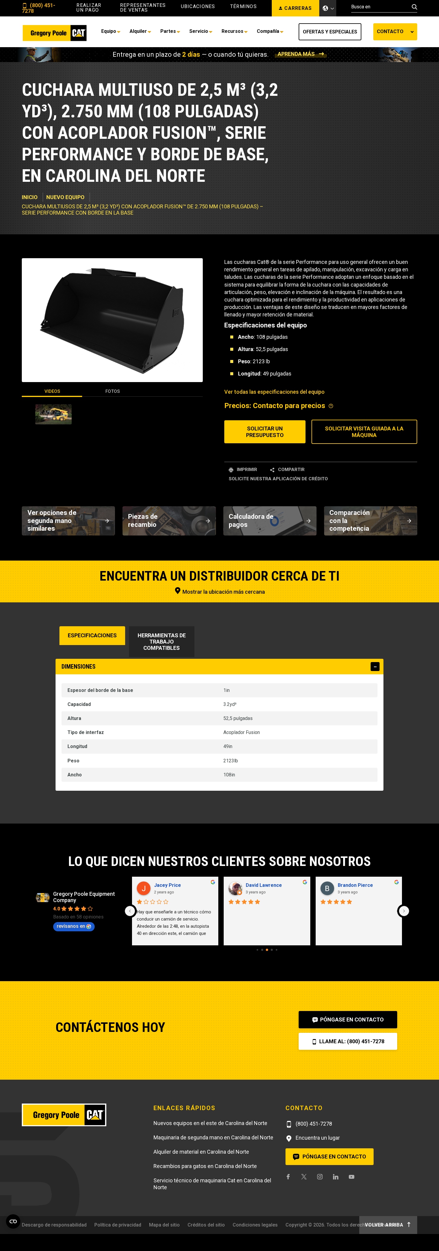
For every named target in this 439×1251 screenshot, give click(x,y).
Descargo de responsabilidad (54, 1225)
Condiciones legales (255, 1225)
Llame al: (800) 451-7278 (351, 1041)
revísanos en (71, 926)
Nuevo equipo (65, 197)
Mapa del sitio (164, 1225)
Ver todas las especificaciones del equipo (274, 392)
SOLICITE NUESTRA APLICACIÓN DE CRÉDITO (278, 478)
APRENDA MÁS (296, 54)
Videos (52, 391)
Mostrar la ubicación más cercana (223, 592)
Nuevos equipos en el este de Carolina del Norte (210, 1123)
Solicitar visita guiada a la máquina (364, 431)
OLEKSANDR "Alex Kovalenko (367, 885)
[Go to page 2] (267, 950)
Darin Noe (165, 885)
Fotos (112, 391)
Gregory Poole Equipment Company (84, 897)
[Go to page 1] (262, 949)
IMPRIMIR (246, 469)
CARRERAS (298, 8)
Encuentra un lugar (317, 1138)
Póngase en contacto (351, 1019)
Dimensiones (79, 666)
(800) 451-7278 (38, 8)
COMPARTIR (291, 469)
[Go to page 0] (257, 949)
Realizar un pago (88, 8)
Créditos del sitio (206, 1225)
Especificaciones (92, 635)
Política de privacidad (117, 1225)
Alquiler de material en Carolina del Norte (201, 1152)
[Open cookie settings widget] (13, 1221)
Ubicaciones (198, 6)
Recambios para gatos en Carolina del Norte (205, 1166)
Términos (243, 6)
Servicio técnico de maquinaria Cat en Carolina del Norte (212, 1183)
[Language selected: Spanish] (328, 8)
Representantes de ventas (143, 8)
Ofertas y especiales (330, 32)
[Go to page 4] (276, 950)
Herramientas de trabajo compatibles (162, 641)
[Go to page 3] (272, 950)
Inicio (30, 197)
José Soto (257, 885)
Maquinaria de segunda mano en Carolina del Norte (213, 1137)
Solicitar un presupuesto (265, 431)
